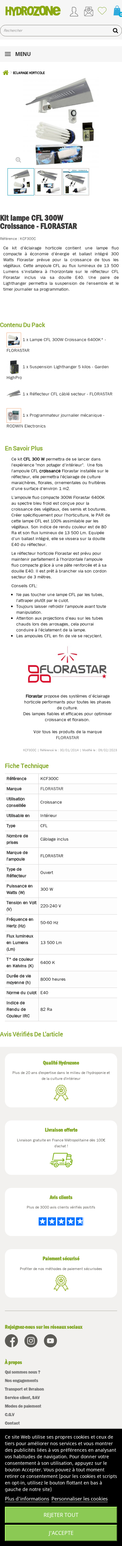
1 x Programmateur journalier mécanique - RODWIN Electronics (55, 420)
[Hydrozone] (33, 10)
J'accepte (61, 1533)
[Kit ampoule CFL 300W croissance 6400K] (48, 181)
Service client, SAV (22, 1397)
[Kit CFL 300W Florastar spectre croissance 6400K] (20, 181)
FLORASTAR (67, 737)
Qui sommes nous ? (22, 1372)
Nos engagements (21, 1380)
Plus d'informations (27, 1498)
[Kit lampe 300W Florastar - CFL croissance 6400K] (75, 181)
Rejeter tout (61, 1515)
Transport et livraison (24, 1389)
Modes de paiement (23, 1406)
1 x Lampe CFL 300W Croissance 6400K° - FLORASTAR (56, 344)
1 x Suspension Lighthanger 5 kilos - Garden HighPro (58, 372)
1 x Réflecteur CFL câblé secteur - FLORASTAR (67, 394)
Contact (12, 1423)
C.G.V (9, 1414)
